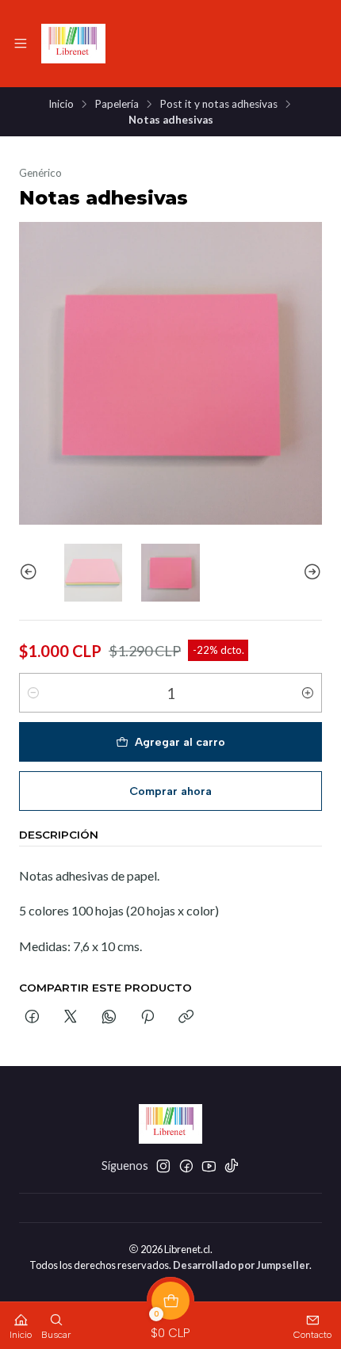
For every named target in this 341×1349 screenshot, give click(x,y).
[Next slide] (310, 573)
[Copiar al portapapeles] (186, 1017)
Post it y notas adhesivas (218, 104)
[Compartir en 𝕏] (70, 1017)
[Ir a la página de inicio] (73, 43)
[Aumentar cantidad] (307, 693)
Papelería (116, 104)
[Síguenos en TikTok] (231, 1166)
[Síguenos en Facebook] (186, 1166)
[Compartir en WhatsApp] (109, 1017)
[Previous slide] (31, 573)
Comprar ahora (170, 791)
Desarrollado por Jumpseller (241, 1265)
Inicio (61, 104)
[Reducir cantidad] (33, 693)
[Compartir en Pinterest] (147, 1017)
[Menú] (21, 43)
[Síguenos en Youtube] (208, 1166)
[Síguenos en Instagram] (163, 1166)
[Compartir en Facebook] (32, 1017)
